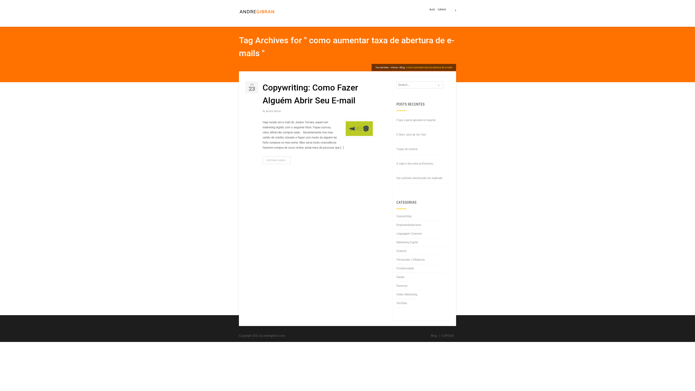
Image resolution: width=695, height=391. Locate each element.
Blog (432, 9)
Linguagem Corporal (409, 233)
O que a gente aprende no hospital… (416, 120)
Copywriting (403, 216)
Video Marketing (406, 294)
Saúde (400, 277)
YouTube (401, 303)
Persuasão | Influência (410, 259)
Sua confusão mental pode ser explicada (419, 178)
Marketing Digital (407, 242)
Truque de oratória (406, 149)
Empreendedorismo (408, 225)
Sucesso (402, 285)
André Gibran (273, 111)
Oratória (401, 251)
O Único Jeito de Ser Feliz (411, 134)
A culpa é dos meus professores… (415, 163)
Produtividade (405, 268)
